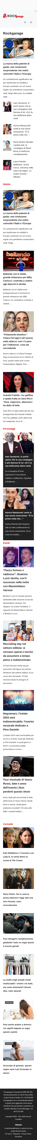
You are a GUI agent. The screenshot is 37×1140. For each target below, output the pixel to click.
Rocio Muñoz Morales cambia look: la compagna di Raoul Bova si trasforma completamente (23, 148)
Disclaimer (18, 1136)
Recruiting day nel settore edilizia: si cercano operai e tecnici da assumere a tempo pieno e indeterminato (18, 651)
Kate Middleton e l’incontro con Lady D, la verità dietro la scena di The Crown (18, 857)
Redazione (16, 1134)
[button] (25, 22)
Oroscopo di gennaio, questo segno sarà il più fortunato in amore (17, 1069)
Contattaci (18, 1119)
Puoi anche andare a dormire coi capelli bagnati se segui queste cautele (17, 1028)
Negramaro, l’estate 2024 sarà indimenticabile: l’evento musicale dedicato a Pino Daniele (18, 721)
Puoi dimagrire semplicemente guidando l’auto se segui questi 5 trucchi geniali (18, 942)
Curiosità (9, 831)
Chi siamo (8, 1134)
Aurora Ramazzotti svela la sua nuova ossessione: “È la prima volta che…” (19, 515)
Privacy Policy (26, 1134)
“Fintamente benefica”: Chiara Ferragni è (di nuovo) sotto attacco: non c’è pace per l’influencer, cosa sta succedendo (18, 341)
